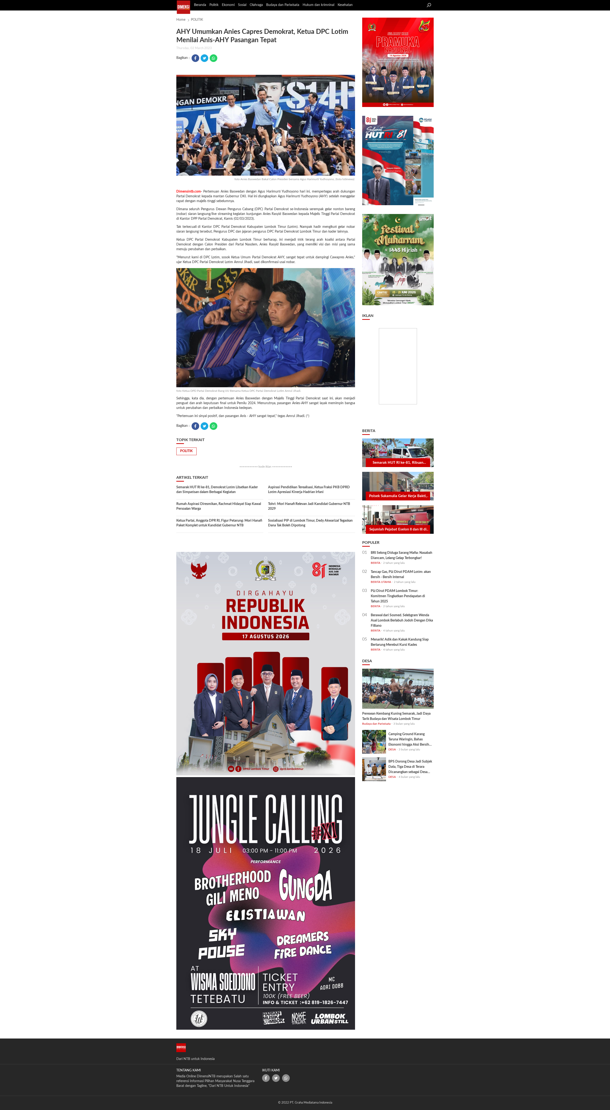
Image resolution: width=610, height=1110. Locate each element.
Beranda (200, 5)
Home (180, 19)
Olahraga (256, 5)
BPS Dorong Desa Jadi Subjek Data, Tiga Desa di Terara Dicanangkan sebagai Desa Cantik (410, 767)
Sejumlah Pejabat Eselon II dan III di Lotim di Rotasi (398, 530)
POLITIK (197, 19)
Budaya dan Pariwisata (282, 5)
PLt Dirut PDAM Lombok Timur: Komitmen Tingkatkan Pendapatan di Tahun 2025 (398, 596)
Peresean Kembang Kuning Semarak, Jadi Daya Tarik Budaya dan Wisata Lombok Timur (396, 716)
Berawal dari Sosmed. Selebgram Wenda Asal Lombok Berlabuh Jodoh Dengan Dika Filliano (402, 620)
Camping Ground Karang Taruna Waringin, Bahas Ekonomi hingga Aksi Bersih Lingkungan (408, 740)
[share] (266, 1078)
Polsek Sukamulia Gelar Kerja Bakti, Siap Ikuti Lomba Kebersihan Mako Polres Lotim (398, 496)
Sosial (242, 5)
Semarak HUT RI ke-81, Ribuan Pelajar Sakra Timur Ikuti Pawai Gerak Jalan (398, 463)
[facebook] (195, 58)
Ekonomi (228, 5)
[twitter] (204, 58)
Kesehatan (345, 5)
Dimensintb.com (188, 191)
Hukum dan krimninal (318, 5)
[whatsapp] (213, 58)
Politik (214, 5)
